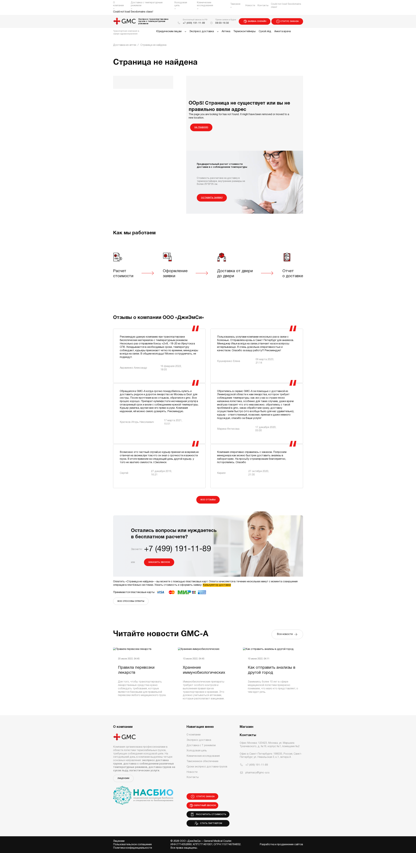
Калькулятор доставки (217, 585)
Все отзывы (208, 500)
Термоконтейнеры (244, 31)
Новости (250, 6)
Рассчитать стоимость (210, 814)
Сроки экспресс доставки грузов (207, 767)
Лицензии (123, 778)
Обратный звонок (205, 805)
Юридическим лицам (169, 31)
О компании (118, 4)
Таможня (235, 4)
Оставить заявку (212, 198)
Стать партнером (210, 823)
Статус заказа (289, 21)
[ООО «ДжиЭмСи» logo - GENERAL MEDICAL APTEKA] (124, 21)
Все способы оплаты (130, 601)
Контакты (263, 6)
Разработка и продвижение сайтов (281, 844)
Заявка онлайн (257, 21)
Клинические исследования (205, 4)
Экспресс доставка (201, 31)
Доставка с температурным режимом (146, 4)
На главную (201, 127)
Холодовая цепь (180, 4)
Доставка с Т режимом (201, 745)
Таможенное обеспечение (202, 761)
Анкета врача (282, 31)
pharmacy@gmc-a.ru (257, 773)
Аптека (226, 31)
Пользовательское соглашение (132, 844)
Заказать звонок (159, 562)
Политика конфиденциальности (132, 848)
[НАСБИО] (143, 793)
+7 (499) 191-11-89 (194, 23)
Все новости (285, 634)
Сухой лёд (265, 31)
